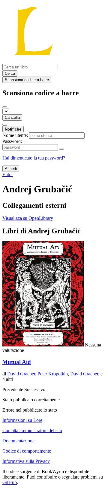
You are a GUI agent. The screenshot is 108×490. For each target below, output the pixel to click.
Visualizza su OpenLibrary (27, 218)
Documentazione (18, 440)
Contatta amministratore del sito (32, 430)
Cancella (12, 117)
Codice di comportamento (26, 451)
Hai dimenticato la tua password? (33, 157)
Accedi (11, 168)
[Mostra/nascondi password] (61, 149)
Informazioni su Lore (22, 420)
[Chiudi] (4, 107)
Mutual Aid (16, 362)
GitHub (9, 482)
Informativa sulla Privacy (26, 461)
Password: (12, 141)
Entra (7, 174)
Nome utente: (15, 135)
